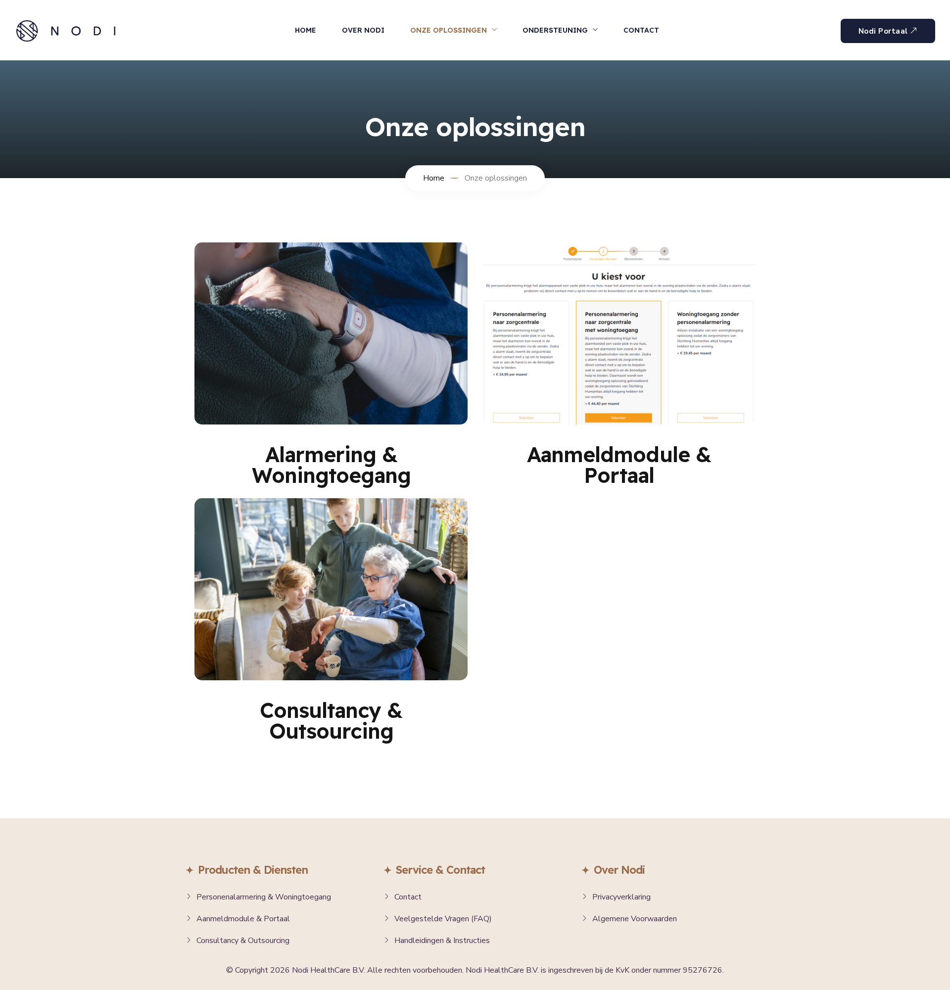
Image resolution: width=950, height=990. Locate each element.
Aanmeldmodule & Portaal (619, 465)
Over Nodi (363, 30)
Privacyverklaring (621, 897)
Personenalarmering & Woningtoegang (263, 897)
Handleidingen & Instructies (442, 940)
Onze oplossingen (448, 30)
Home (305, 30)
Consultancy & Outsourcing (331, 721)
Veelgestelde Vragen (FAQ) (443, 918)
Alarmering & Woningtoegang (331, 465)
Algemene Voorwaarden (634, 918)
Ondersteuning (555, 30)
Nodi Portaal (883, 31)
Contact (641, 30)
